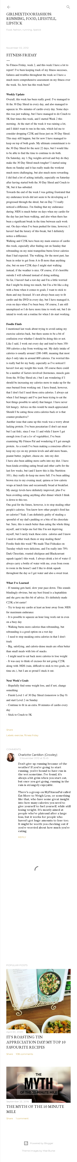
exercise (19, 735)
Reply (22, 837)
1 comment (22, 1118)
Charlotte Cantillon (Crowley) (37, 755)
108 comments (24, 1053)
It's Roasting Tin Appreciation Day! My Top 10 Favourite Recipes (36, 1042)
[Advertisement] (38, 929)
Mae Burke (49, 1150)
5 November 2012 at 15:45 (34, 758)
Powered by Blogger (41, 1143)
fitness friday (31, 735)
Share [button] (9, 729)
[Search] (68, 6)
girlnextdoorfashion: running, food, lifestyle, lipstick (31, 18)
